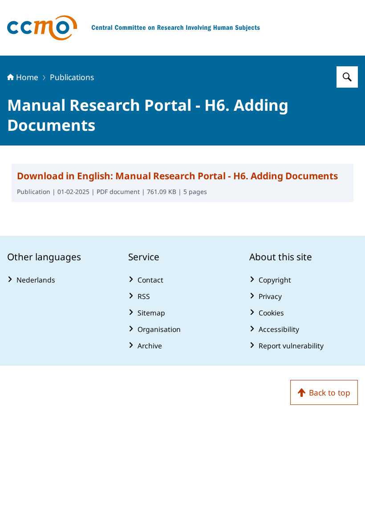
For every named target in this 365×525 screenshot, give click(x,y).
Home (27, 77)
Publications (72, 77)
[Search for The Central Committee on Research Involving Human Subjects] (347, 77)
